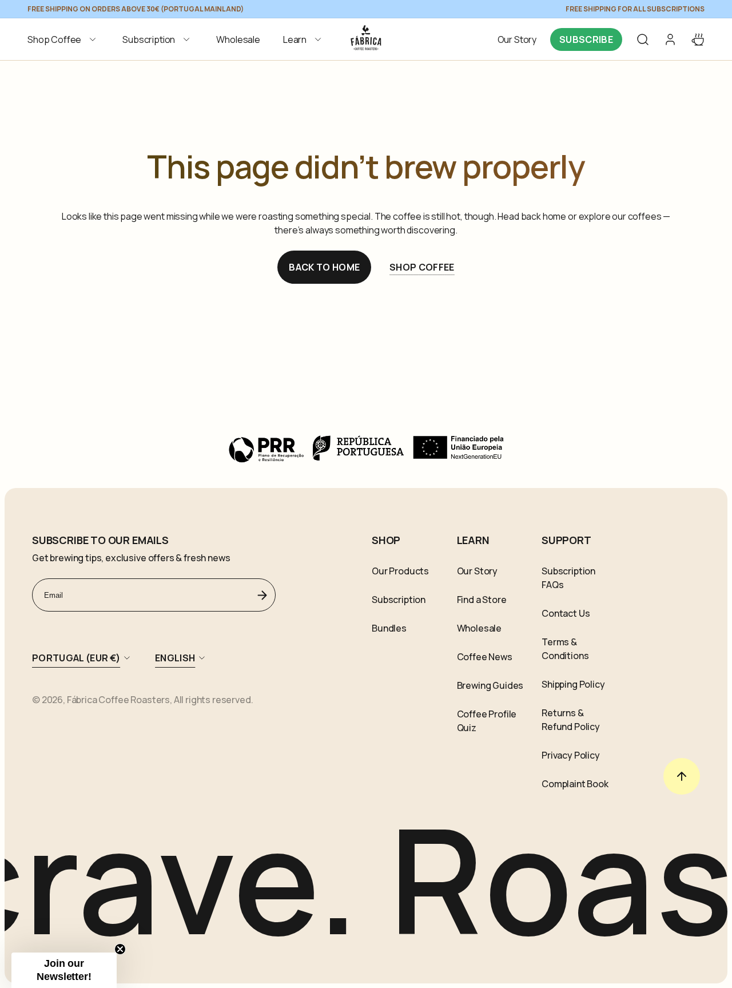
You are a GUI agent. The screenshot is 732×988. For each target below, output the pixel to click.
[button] (63, 39)
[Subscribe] (262, 595)
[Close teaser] (120, 949)
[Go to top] (681, 776)
